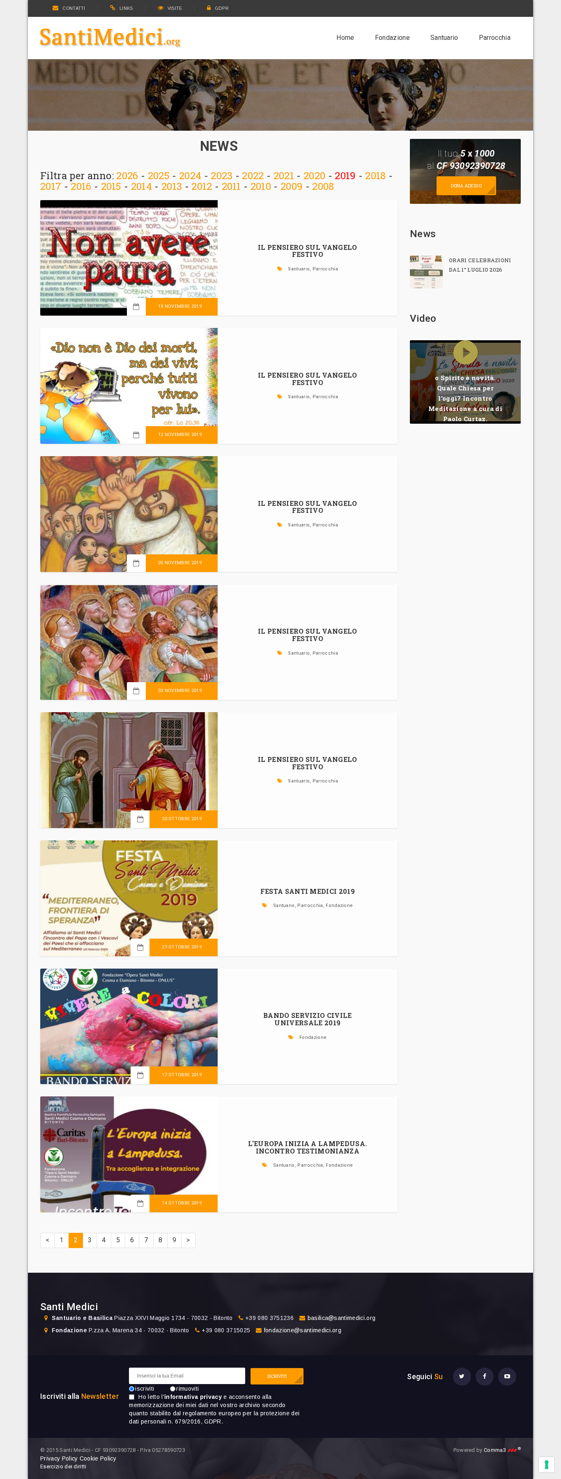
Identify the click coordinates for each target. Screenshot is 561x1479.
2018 (375, 175)
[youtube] (507, 1377)
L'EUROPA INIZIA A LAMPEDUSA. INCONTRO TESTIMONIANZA (307, 1147)
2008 (323, 186)
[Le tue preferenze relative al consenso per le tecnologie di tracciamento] (546, 1464)
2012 (201, 186)
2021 (284, 175)
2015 (111, 186)
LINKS (126, 8)
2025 (159, 175)
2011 (231, 186)
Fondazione (392, 38)
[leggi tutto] (426, 272)
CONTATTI (73, 8)
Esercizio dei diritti (63, 1466)
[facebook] (485, 1377)
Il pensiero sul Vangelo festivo (307, 251)
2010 (261, 186)
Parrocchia (494, 38)
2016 (81, 186)
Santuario (444, 38)
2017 (50, 186)
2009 (291, 186)
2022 (253, 175)
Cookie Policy (98, 1458)
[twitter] (462, 1377)
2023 (221, 175)
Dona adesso (466, 185)
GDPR (222, 8)
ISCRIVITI (277, 1376)
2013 (171, 186)
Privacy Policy (59, 1458)
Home (345, 38)
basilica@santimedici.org (342, 1318)
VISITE (175, 8)
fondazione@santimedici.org (302, 1330)
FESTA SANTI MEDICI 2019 (307, 891)
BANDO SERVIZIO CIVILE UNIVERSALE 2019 (307, 1019)
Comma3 (502, 1450)
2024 (190, 175)
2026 (127, 175)
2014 (141, 186)
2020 (314, 175)
